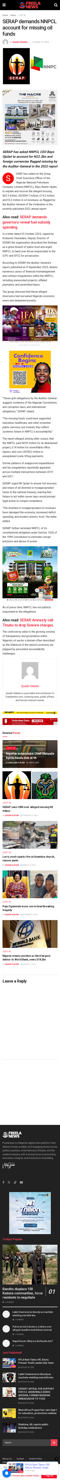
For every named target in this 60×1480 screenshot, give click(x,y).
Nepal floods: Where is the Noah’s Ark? (32, 1341)
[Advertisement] (30, 1089)
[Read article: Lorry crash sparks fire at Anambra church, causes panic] (30, 835)
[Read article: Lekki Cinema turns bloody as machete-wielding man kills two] (9, 1377)
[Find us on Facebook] (3, 1182)
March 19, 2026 (29, 865)
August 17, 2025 (29, 964)
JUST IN (22, 15)
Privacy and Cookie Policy (25, 1475)
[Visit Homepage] (30, 5)
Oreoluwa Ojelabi (16, 763)
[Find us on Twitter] (9, 1182)
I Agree (49, 1475)
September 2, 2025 (30, 915)
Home (5, 15)
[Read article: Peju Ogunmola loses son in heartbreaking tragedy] (30, 884)
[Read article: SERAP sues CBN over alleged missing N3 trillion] (30, 785)
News (13, 15)
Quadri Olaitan (20, 42)
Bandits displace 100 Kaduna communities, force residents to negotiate (22, 1293)
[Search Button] (56, 5)
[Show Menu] (4, 5)
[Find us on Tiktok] (15, 1182)
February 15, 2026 (30, 815)
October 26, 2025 (40, 42)
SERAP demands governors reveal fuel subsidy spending (26, 222)
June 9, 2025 (33, 763)
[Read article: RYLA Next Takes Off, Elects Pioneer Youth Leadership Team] (9, 1363)
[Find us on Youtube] (21, 1182)
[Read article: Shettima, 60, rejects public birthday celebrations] (9, 1428)
